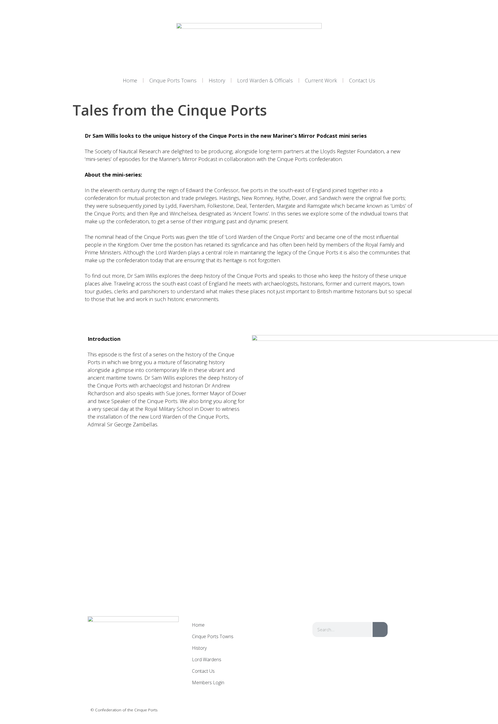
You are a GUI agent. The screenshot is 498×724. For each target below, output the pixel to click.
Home (130, 80)
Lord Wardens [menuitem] (206, 659)
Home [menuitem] (198, 625)
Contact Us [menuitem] (203, 671)
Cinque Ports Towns (173, 80)
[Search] (380, 629)
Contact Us (362, 80)
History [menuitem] (199, 648)
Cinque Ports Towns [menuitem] (212, 636)
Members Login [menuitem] (208, 682)
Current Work (321, 80)
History (217, 80)
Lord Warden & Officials (265, 80)
